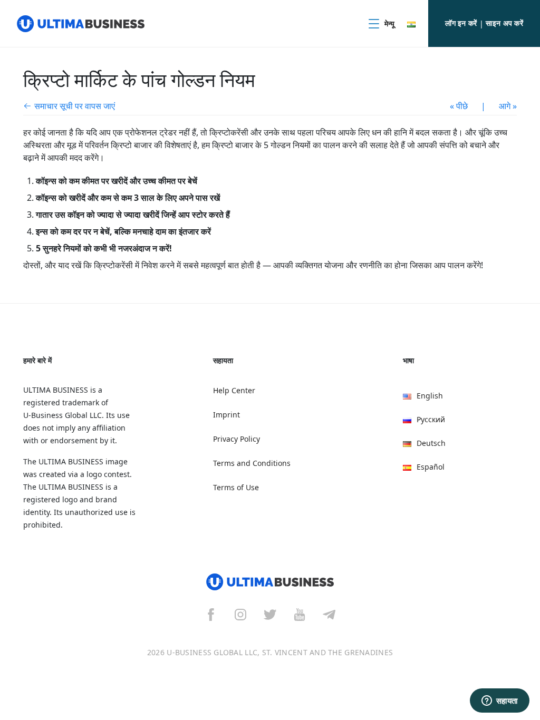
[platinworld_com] (329, 614)
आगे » (508, 106)
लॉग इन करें (461, 23)
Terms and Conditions (252, 463)
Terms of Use (236, 487)
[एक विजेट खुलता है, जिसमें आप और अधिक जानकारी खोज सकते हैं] (499, 701)
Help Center (234, 390)
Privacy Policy (236, 439)
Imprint (226, 415)
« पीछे (459, 106)
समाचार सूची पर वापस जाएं (74, 106)
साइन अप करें (504, 23)
